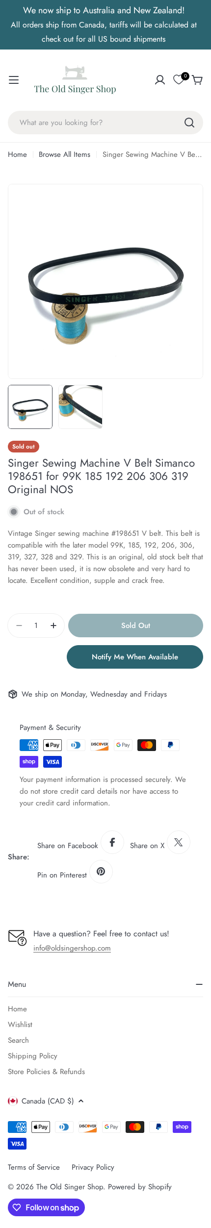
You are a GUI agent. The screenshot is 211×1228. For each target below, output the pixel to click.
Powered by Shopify (140, 1186)
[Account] (160, 80)
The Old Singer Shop (69, 1186)
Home (17, 154)
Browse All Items (64, 154)
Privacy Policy (93, 1167)
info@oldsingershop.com (72, 948)
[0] (179, 80)
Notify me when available (135, 657)
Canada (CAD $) (48, 1101)
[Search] (189, 122)
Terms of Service (34, 1167)
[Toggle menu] (14, 80)
